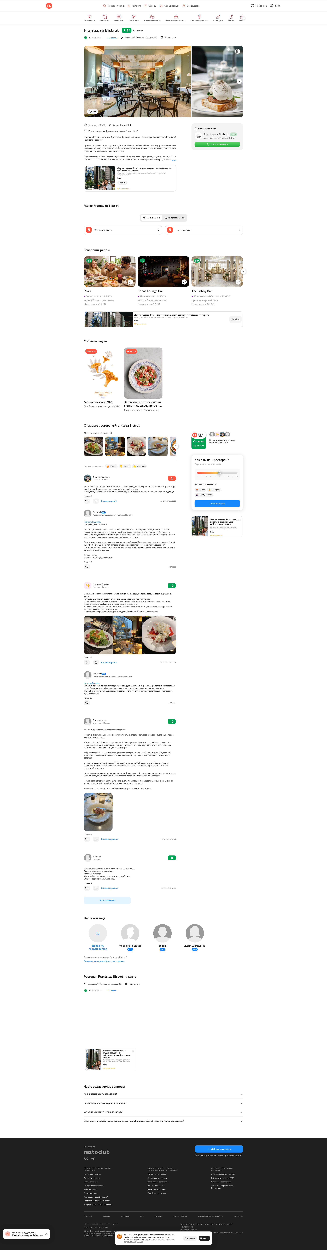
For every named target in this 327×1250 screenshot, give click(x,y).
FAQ (142, 1216)
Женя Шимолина (194, 945)
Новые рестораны (91, 1182)
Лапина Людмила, (92, 521)
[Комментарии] (96, 501)
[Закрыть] (46, 1233)
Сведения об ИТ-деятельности (210, 1216)
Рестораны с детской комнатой (97, 1201)
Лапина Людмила (101, 477)
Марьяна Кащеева (130, 945)
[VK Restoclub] (86, 1159)
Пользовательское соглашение (96, 1227)
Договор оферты (180, 1216)
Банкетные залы (90, 1193)
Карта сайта (238, 1216)
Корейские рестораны (157, 1193)
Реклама (106, 1216)
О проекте (88, 1216)
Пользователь (100, 720)
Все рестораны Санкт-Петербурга (98, 1204)
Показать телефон (219, 144)
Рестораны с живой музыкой (96, 1197)
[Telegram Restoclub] (92, 1159)
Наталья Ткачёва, (92, 683)
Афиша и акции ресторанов (223, 1174)
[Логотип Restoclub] (49, 6)
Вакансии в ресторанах (221, 1182)
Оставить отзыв (217, 503)
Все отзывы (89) (107, 900)
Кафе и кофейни (90, 1189)
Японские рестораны (156, 1189)
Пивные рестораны (92, 1178)
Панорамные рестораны (94, 1185)
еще (174, 160)
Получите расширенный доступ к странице (104, 961)
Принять (204, 1238)
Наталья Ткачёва (101, 584)
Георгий (99, 512)
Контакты (125, 1216)
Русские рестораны (156, 1185)
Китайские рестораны (157, 1174)
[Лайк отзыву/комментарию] (87, 501)
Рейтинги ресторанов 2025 (222, 1178)
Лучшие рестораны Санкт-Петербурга (222, 1186)
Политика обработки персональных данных (101, 1224)
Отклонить (190, 1238)
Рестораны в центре (92, 1174)
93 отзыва (138, 30)
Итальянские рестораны (158, 1182)
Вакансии (158, 1216)
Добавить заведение (221, 1149)
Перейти (122, 183)
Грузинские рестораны (157, 1178)
